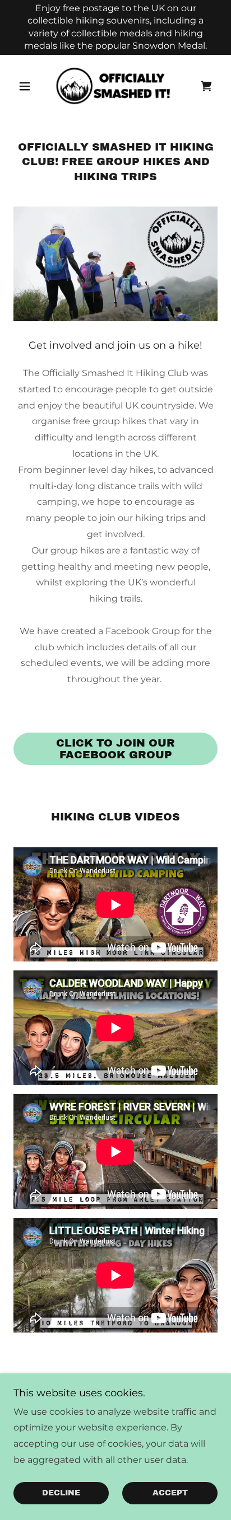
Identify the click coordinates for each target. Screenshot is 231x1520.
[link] (115, 86)
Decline (61, 1493)
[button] (28, 86)
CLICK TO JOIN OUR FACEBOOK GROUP (115, 749)
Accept (170, 1493)
